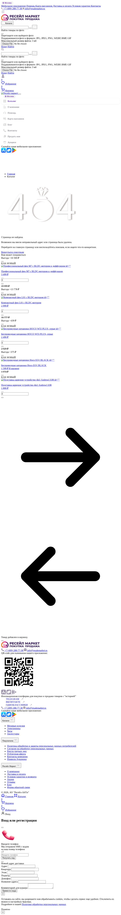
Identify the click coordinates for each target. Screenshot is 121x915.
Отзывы (11, 782)
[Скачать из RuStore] (9, 152)
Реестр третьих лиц (17, 751)
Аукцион (12, 142)
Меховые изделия (16, 726)
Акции (10, 779)
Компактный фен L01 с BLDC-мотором (21, 302)
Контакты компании (17, 756)
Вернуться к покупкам (12, 252)
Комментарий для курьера (14, 888)
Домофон (6, 878)
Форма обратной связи (18, 787)
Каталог (12, 101)
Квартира (6, 869)
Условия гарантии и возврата (21, 776)
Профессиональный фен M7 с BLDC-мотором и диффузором (32, 271)
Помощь (12, 113)
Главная (11, 174)
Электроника (13, 728)
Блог (10, 124)
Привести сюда (9, 891)
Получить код (8, 858)
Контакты (12, 130)
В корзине (14, 368)
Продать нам (14, 136)
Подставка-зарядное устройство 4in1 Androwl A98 (26, 385)
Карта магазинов (16, 119)
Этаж (4, 872)
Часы (9, 731)
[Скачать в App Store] (3, 152)
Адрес (4, 866)
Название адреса (9, 881)
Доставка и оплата (16, 774)
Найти (11, 46)
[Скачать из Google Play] (14, 152)
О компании (13, 107)
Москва (8, 3)
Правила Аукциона (17, 759)
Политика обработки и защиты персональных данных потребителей (41, 746)
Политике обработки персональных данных (44, 904)
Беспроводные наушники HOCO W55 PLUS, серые (27, 334)
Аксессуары (13, 734)
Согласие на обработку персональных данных (30, 748)
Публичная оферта (16, 754)
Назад (4, 46)
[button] (4, 274)
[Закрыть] (2, 640)
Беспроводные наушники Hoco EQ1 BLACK (23, 365)
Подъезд (5, 875)
